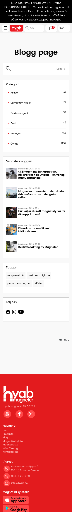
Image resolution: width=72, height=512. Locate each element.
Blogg (6, 437)
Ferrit (13, 123)
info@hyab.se (19, 483)
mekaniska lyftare (39, 275)
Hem (5, 430)
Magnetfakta (10, 445)
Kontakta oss (10, 452)
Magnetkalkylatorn (14, 441)
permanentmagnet (18, 283)
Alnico (14, 93)
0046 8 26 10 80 (20, 476)
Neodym (15, 134)
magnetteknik (15, 275)
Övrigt (14, 144)
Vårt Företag (10, 448)
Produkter (8, 434)
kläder (38, 283)
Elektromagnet (19, 113)
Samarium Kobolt (21, 103)
